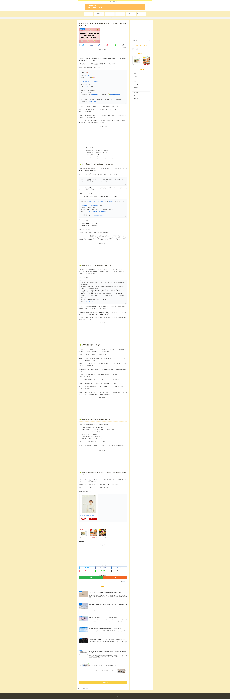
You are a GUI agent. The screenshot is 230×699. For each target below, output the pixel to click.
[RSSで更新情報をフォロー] (115, 577)
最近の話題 (82, 541)
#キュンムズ (94, 94)
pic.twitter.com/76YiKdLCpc (95, 96)
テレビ (135, 81)
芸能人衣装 (136, 98)
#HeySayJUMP (84, 96)
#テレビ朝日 (113, 94)
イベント (135, 76)
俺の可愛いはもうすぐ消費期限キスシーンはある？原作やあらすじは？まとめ (103, 157)
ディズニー (136, 84)
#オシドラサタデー (91, 201)
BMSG (135, 73)
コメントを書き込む (103, 682)
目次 (89, 147)
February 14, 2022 (98, 215)
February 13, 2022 (93, 101)
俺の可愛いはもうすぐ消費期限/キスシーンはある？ (98, 150)
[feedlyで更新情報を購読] (91, 577)
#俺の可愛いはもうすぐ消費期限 (90, 81)
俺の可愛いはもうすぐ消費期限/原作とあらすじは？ (98, 152)
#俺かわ (118, 94)
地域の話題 (136, 87)
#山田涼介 (86, 84)
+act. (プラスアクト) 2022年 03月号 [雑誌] (87, 515)
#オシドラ (86, 75)
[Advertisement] (103, 53)
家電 (134, 90)
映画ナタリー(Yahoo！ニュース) (90, 183)
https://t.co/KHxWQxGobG (102, 211)
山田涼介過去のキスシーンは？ (93, 154)
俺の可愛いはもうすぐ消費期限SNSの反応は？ (97, 156)
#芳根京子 (88, 86)
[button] (149, 40)
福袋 (134, 95)
